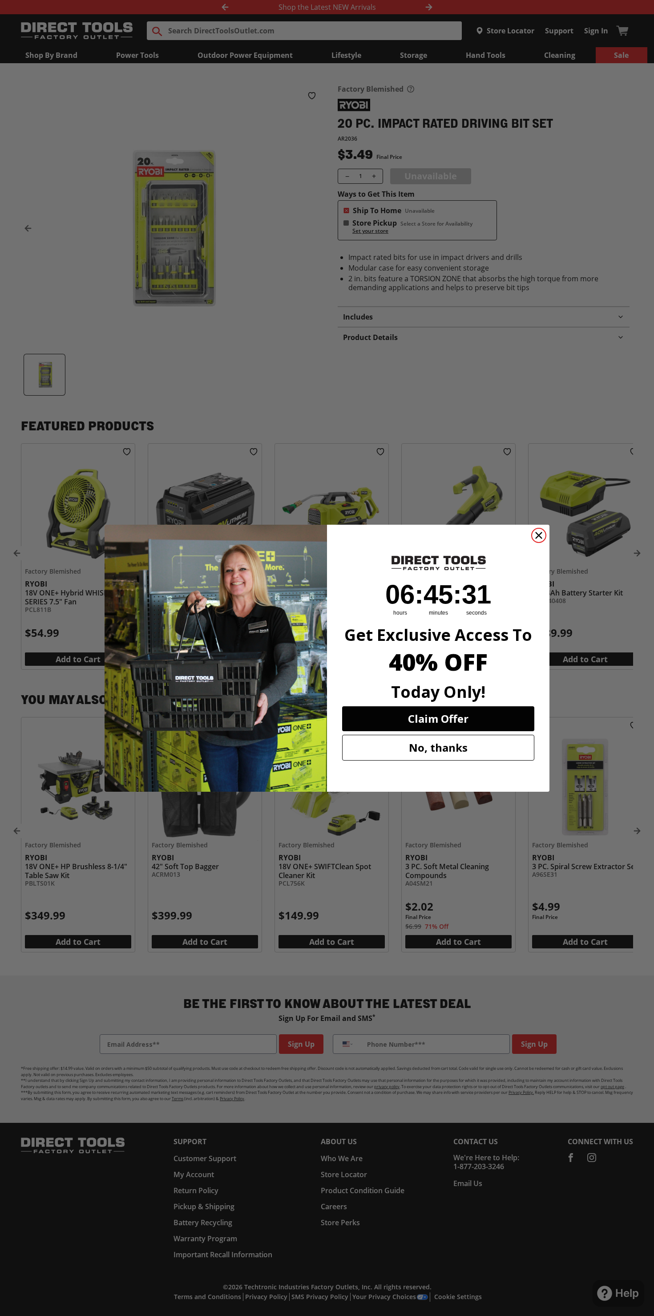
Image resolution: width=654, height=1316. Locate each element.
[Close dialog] (539, 535)
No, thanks (438, 747)
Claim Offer (438, 718)
